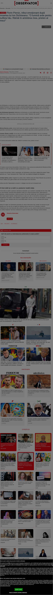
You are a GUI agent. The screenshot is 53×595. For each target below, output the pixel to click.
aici (14, 572)
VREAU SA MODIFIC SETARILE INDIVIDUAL (18, 592)
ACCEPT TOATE (18, 589)
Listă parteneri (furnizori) (5, 585)
